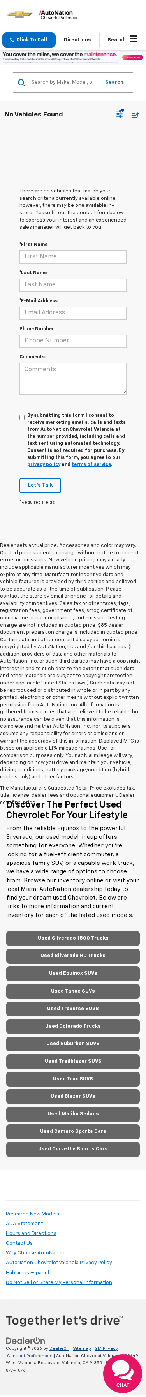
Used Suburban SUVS (73, 1043)
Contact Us (19, 1243)
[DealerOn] (26, 1340)
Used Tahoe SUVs (73, 991)
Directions (77, 39)
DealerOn (59, 1348)
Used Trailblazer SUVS (73, 1061)
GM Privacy (106, 1348)
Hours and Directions (31, 1233)
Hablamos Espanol (27, 1272)
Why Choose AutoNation (35, 1253)
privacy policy (43, 464)
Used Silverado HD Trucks (73, 955)
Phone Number (36, 329)
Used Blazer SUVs (73, 1096)
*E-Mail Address (38, 301)
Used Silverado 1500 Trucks (73, 938)
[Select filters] (119, 115)
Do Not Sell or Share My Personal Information (59, 1282)
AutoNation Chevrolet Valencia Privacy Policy (59, 1262)
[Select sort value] (133, 115)
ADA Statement (24, 1223)
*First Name (33, 245)
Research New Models (32, 1214)
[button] (29, 40)
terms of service (91, 464)
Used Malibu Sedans (73, 1114)
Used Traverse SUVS (73, 1008)
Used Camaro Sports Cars (73, 1131)
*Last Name (33, 273)
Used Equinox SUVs (73, 973)
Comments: (32, 357)
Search (114, 82)
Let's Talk (40, 485)
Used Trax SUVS (73, 1078)
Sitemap (82, 1348)
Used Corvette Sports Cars (73, 1149)
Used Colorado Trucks (73, 1026)
